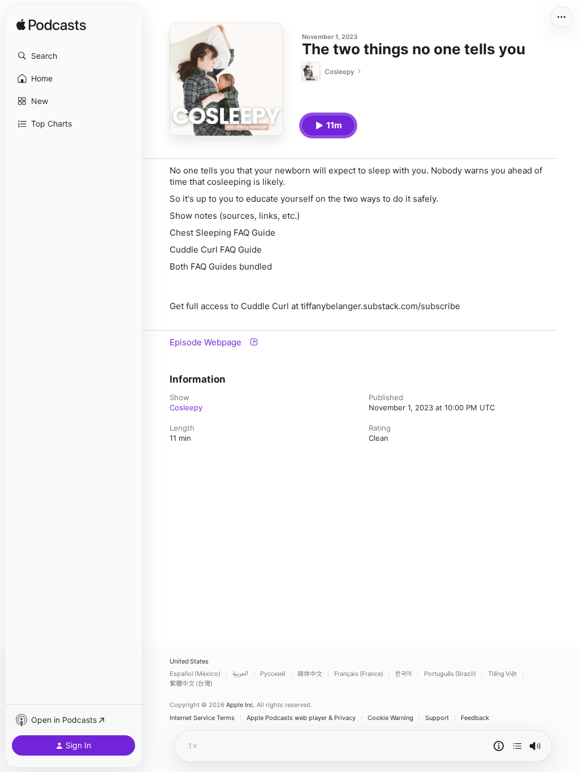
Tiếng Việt (502, 674)
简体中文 (309, 674)
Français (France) (358, 674)
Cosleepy (186, 407)
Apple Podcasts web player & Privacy (301, 718)
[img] (51, 25)
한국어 (403, 674)
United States (189, 661)
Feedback (475, 718)
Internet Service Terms (202, 718)
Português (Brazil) (450, 674)
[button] (73, 56)
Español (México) (195, 674)
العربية (240, 674)
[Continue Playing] (517, 746)
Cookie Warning (390, 718)
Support (437, 718)
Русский (273, 674)
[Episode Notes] (498, 746)
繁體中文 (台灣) (191, 683)
